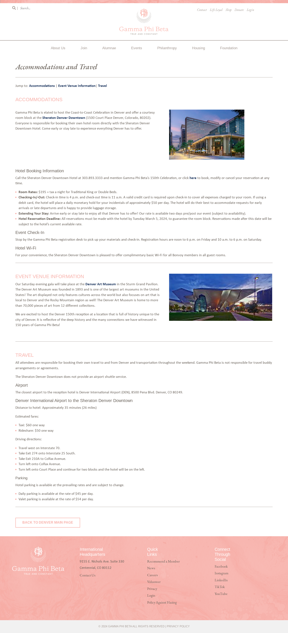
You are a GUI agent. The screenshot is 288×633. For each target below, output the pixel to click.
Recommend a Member (163, 561)
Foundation (228, 48)
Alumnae (109, 48)
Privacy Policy (178, 626)
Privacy (152, 589)
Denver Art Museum (100, 283)
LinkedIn (221, 580)
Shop (228, 10)
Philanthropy (167, 48)
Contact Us (87, 575)
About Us (58, 48)
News (151, 568)
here (193, 177)
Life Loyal (216, 10)
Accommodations (42, 85)
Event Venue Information (77, 85)
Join (84, 48)
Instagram (221, 573)
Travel (102, 85)
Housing (198, 48)
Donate (239, 10)
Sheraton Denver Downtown (63, 117)
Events (136, 48)
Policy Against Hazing (162, 602)
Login (250, 10)
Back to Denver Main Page (47, 522)
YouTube (221, 594)
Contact (202, 10)
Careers (152, 575)
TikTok (220, 587)
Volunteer (154, 582)
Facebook (221, 566)
